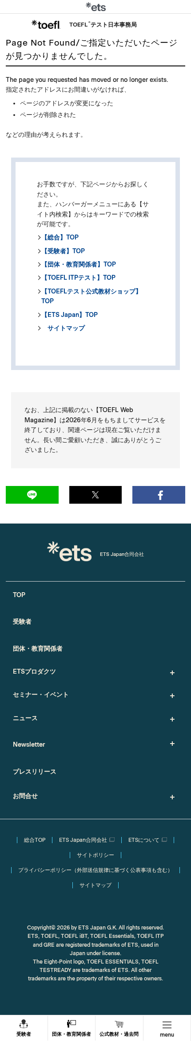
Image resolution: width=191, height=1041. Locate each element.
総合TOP (34, 840)
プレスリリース (34, 771)
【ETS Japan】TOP (69, 315)
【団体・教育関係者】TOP (78, 264)
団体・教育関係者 (71, 1034)
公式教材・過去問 (119, 1034)
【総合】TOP (60, 237)
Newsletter (29, 744)
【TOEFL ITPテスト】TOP (78, 277)
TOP (19, 595)
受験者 (23, 1034)
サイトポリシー (95, 855)
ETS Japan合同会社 (83, 840)
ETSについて (143, 840)
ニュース (25, 718)
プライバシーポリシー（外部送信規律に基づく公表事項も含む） (95, 870)
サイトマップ (63, 328)
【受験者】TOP (63, 251)
